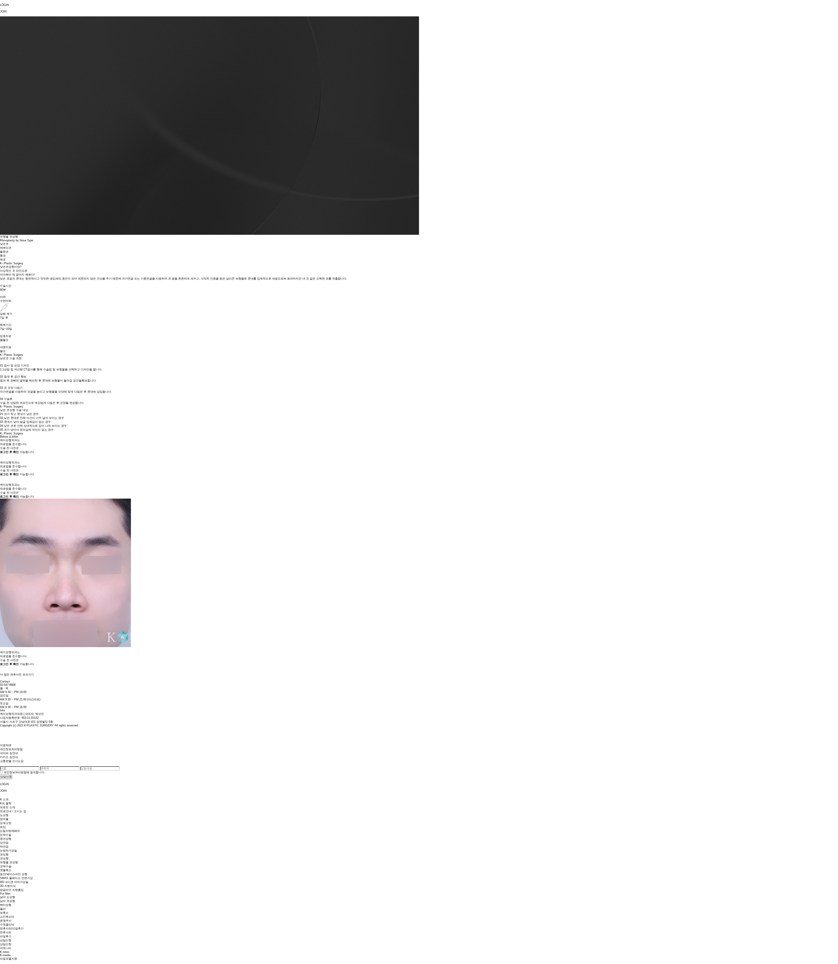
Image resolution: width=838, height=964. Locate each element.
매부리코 (5, 247)
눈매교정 (5, 823)
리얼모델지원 (8, 958)
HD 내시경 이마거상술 (14, 882)
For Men (5, 893)
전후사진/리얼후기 (12, 928)
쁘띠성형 (5, 905)
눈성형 (4, 815)
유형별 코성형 (9, 862)
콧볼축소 (5, 870)
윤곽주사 (5, 920)
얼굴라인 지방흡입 (12, 889)
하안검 (4, 846)
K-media (5, 955)
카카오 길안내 (9, 757)
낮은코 (4, 243)
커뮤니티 (5, 948)
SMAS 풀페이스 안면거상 (16, 878)
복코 (3, 259)
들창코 (4, 251)
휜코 (3, 255)
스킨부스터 (7, 916)
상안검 (4, 842)
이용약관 (5, 745)
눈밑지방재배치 (10, 831)
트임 (3, 827)
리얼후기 (5, 936)
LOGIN (4, 5)
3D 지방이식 (8, 886)
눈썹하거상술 (8, 850)
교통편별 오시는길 (12, 761)
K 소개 (4, 799)
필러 (3, 908)
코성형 (4, 854)
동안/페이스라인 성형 (13, 874)
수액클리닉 (7, 924)
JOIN (3, 11)
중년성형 (5, 838)
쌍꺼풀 (4, 819)
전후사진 (5, 932)
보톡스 (4, 912)
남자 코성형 (7, 901)
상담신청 (5, 940)
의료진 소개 (7, 807)
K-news (4, 952)
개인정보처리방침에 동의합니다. (24, 772)
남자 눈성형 (7, 897)
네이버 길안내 (9, 753)
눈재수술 (5, 834)
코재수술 (5, 866)
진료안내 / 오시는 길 (13, 811)
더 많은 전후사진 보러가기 (17, 674)
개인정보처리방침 (11, 749)
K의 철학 (5, 803)
